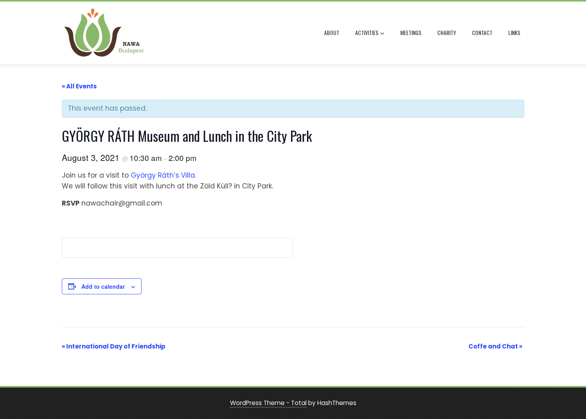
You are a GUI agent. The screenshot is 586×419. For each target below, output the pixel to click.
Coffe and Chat (495, 346)
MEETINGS (410, 32)
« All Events (79, 86)
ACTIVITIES (366, 32)
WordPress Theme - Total (268, 403)
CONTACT (482, 32)
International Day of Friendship (113, 346)
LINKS (514, 32)
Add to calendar (103, 286)
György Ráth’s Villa (163, 175)
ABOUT (331, 32)
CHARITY (446, 32)
